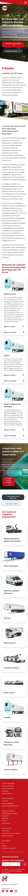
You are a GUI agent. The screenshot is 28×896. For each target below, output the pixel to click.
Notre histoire (5, 831)
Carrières (4, 821)
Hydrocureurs (14, 636)
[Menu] (25, 2)
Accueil (6, 15)
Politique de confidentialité (9, 884)
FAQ (3, 843)
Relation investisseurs (7, 835)
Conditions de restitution (8, 811)
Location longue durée (8, 786)
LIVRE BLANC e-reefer (11, 504)
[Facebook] (3, 891)
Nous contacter (6, 840)
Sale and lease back (7, 793)
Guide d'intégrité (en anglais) (9, 813)
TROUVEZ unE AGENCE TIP (13, 49)
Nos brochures (6, 823)
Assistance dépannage (8, 803)
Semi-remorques (14, 559)
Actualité (4, 845)
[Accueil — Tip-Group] (4, 8)
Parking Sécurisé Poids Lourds (10, 806)
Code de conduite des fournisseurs (11, 833)
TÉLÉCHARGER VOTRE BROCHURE (13, 497)
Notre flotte (5, 818)
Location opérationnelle (8, 783)
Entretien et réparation (8, 798)
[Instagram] (16, 891)
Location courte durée (8, 788)
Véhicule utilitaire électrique (14, 586)
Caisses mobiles (14, 763)
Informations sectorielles (8, 848)
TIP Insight (5, 801)
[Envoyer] (24, 864)
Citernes (14, 611)
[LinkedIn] (7, 891)
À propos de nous (6, 828)
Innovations (5, 791)
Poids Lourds (14, 686)
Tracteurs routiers (14, 661)
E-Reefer (14, 711)
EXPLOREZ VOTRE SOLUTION (8, 480)
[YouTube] (11, 891)
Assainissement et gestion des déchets (14, 533)
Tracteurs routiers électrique (14, 737)
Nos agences (5, 816)
